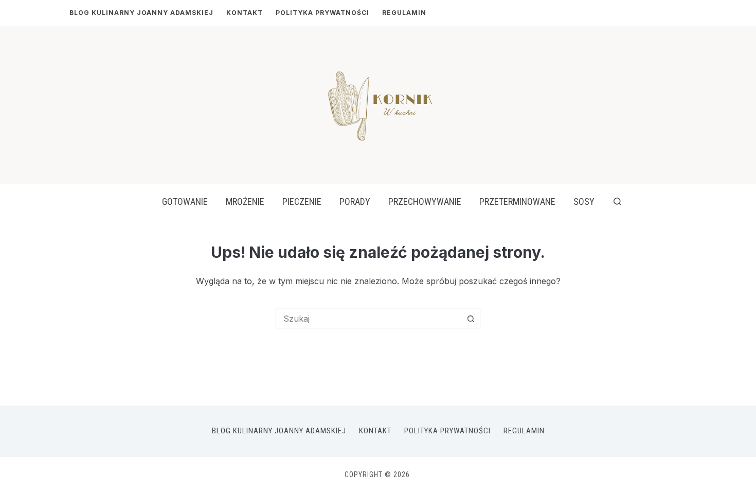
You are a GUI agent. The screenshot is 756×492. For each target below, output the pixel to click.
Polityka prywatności (322, 12)
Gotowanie (185, 201)
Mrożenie (245, 201)
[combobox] (368, 318)
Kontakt (244, 12)
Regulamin (404, 12)
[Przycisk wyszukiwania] (470, 318)
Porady (354, 201)
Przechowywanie (424, 201)
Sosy (584, 201)
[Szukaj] (617, 201)
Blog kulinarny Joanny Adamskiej (141, 12)
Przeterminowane (517, 201)
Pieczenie (301, 201)
